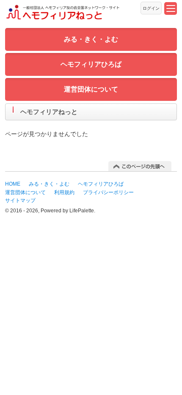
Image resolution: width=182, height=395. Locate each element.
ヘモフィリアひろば (91, 64)
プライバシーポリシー (108, 192)
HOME (12, 184)
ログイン (151, 8)
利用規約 (64, 192)
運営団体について (91, 89)
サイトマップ (20, 200)
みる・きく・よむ (91, 39)
